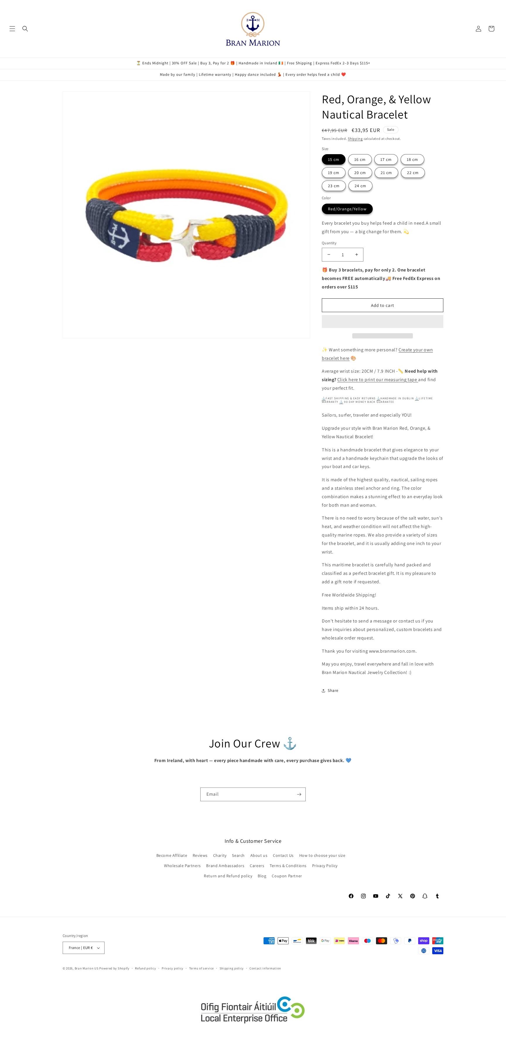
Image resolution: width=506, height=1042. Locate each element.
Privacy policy (172, 968)
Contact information (265, 968)
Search (238, 855)
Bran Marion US (87, 968)
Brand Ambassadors (225, 865)
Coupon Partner (287, 875)
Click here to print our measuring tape (377, 379)
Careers (257, 865)
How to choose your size (322, 855)
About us (259, 855)
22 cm (413, 172)
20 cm (360, 172)
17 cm (386, 159)
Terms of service (201, 968)
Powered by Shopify (114, 968)
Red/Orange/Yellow (347, 209)
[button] (382, 322)
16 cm (360, 159)
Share (333, 690)
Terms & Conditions (288, 865)
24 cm (360, 185)
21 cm (386, 172)
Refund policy (145, 968)
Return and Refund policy (228, 875)
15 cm (333, 159)
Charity (220, 855)
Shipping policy (232, 968)
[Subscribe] (299, 794)
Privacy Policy (325, 865)
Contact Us (283, 855)
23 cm (334, 185)
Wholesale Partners (182, 865)
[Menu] (12, 28)
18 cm (412, 159)
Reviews (200, 855)
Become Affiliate (171, 855)
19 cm (333, 172)
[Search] (25, 28)
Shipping (355, 138)
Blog (262, 875)
